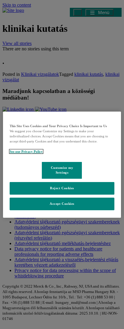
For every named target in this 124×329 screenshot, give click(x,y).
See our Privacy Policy (26, 151)
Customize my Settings (62, 170)
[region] (62, 164)
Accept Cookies (62, 203)
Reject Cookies (62, 188)
